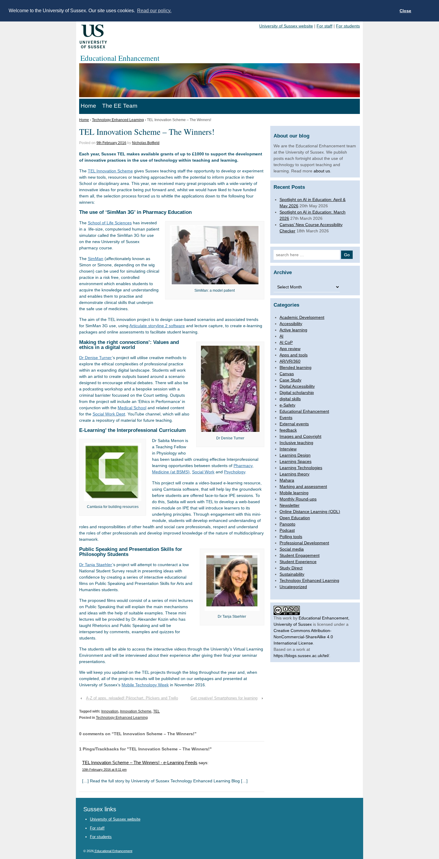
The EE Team (119, 106)
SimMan (95, 258)
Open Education (295, 517)
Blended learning (295, 367)
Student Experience (298, 561)
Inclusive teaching (296, 442)
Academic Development (302, 317)
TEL (156, 711)
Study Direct (291, 568)
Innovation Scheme (135, 711)
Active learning (293, 329)
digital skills (290, 398)
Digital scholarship (297, 392)
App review (290, 348)
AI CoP (286, 342)
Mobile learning (294, 492)
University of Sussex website (286, 26)
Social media (292, 549)
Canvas (287, 373)
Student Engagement (300, 555)
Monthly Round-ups (298, 499)
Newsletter (290, 505)
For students (348, 26)
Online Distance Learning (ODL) (310, 511)
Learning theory (294, 474)
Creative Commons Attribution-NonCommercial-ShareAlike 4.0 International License (303, 636)
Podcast (287, 530)
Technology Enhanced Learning (118, 120)
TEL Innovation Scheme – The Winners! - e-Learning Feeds (139, 762)
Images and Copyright (300, 436)
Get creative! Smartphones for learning (224, 698)
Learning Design (295, 455)
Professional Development (304, 542)
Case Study (290, 380)
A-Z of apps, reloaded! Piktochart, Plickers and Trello (132, 698)
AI (281, 336)
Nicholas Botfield (145, 143)
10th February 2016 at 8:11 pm (104, 769)
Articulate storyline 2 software (157, 325)
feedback (288, 430)
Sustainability (292, 574)
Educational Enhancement (304, 411)
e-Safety (287, 405)
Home (88, 106)
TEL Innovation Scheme (110, 171)
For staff (324, 26)
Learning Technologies (301, 467)
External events (294, 423)
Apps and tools (294, 355)
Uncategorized (293, 586)
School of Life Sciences (110, 222)
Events (286, 417)
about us (322, 171)
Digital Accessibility (297, 386)
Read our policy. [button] (154, 10)
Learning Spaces (295, 461)
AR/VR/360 (290, 361)
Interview (288, 449)
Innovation (109, 711)
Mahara (287, 480)
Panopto (287, 524)
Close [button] (405, 10)
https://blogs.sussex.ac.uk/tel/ (301, 655)
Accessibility (291, 323)
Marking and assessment (303, 486)
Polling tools (291, 536)
